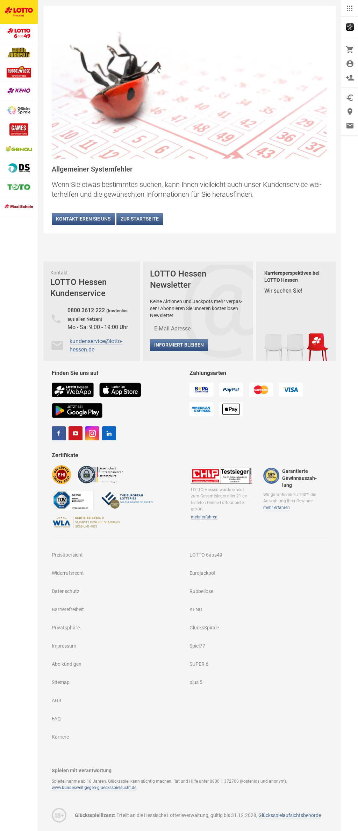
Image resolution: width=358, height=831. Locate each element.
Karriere (60, 737)
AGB (57, 700)
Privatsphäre (66, 627)
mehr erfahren (204, 517)
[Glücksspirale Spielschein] (19, 110)
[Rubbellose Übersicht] (19, 72)
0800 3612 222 (86, 310)
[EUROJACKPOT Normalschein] (19, 52)
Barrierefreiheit (68, 609)
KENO (195, 609)
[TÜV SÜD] (72, 499)
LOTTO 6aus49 (205, 555)
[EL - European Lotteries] (127, 499)
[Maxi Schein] (19, 206)
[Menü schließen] (349, 8)
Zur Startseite (140, 219)
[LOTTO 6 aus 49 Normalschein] (19, 33)
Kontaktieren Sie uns (83, 219)
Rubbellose (201, 591)
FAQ (56, 718)
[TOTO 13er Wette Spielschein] (19, 187)
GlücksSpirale (204, 627)
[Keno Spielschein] (19, 91)
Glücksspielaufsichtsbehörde (289, 815)
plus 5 (195, 682)
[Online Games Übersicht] (19, 129)
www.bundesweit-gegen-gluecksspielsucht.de (94, 787)
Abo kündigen (66, 664)
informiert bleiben (179, 345)
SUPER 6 (198, 664)
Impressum (64, 646)
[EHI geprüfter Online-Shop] (61, 474)
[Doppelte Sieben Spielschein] (19, 168)
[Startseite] (19, 12)
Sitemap (61, 682)
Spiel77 (197, 646)
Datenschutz (65, 591)
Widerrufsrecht (68, 573)
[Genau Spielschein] (19, 149)
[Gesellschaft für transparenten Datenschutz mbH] (102, 474)
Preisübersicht (67, 555)
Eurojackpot (202, 573)
